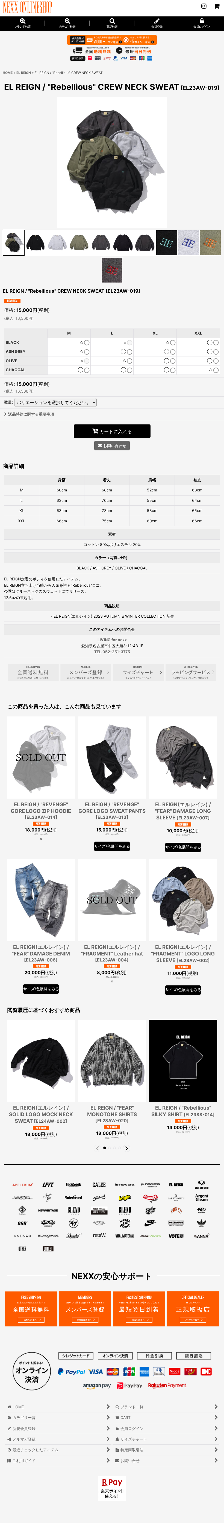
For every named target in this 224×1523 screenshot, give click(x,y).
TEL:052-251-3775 (112, 651)
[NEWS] (204, 6)
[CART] (216, 6)
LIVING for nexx (112, 639)
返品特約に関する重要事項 (31, 414)
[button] (112, 23)
